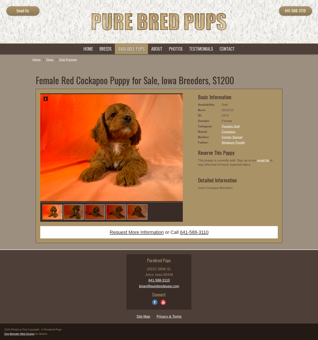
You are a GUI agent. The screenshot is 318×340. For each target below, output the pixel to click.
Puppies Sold (231, 126)
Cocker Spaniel (232, 137)
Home (36, 59)
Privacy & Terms (169, 316)
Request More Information (137, 232)
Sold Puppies (68, 59)
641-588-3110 (295, 10)
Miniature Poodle (233, 142)
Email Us (23, 10)
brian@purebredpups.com (159, 286)
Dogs (49, 59)
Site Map (143, 316)
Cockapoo (229, 131)
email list (263, 160)
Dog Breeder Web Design (19, 333)
